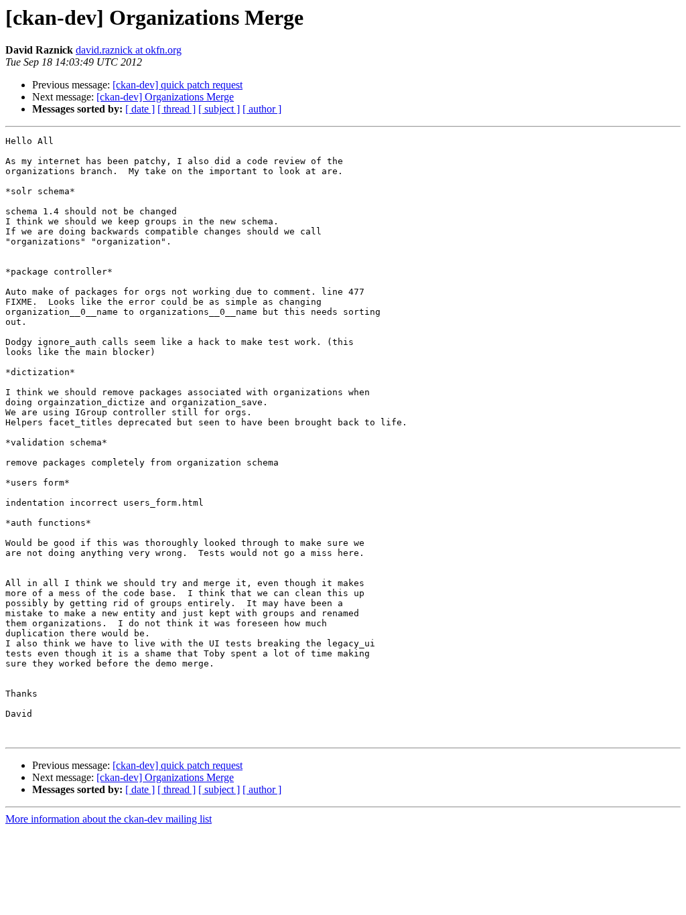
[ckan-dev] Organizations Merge (165, 96)
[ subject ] (219, 109)
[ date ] (140, 109)
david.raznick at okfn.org (129, 50)
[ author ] (262, 109)
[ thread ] (176, 109)
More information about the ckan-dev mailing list (108, 819)
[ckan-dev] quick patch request (178, 84)
